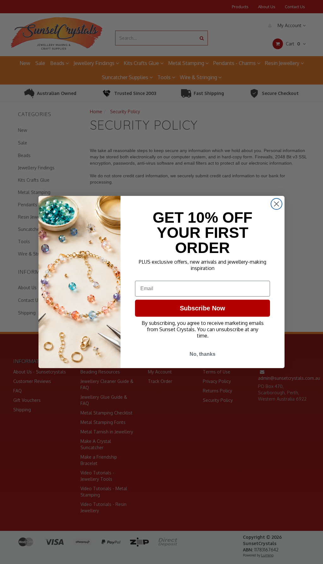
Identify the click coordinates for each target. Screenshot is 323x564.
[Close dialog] (276, 203)
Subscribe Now (202, 308)
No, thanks (202, 354)
